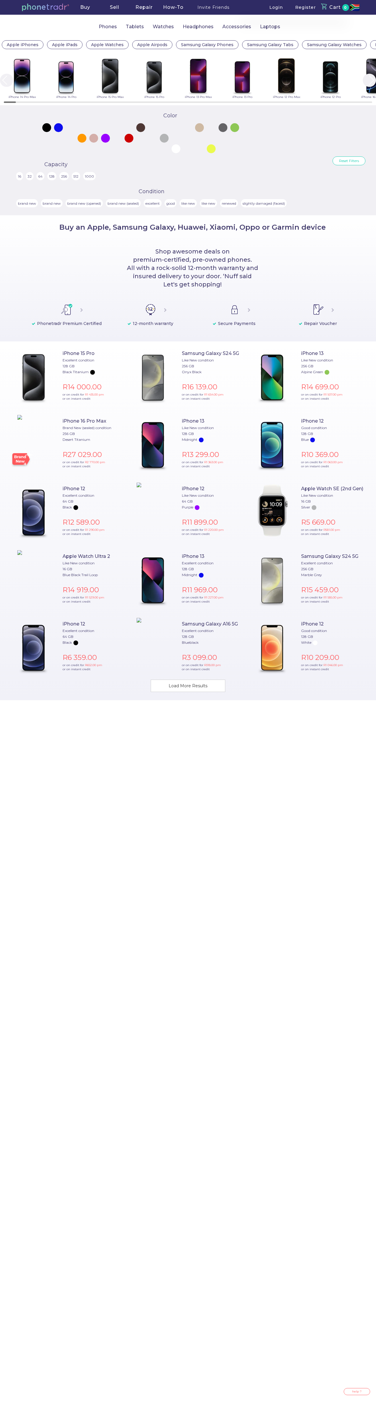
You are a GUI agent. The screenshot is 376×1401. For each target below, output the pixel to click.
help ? (357, 1391)
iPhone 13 (312, 353)
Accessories (236, 26)
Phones (108, 26)
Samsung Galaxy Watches (334, 44)
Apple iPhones (22, 44)
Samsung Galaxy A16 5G (210, 624)
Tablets (135, 26)
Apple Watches (107, 44)
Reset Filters (349, 161)
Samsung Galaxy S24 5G (210, 353)
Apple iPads (65, 44)
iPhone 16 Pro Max (84, 421)
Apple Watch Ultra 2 (86, 556)
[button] (45, 7)
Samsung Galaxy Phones (207, 44)
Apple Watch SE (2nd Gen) (332, 488)
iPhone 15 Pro (79, 353)
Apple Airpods (152, 44)
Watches (163, 26)
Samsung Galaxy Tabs (270, 44)
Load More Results (188, 685)
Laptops (270, 26)
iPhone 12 (312, 421)
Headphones (198, 26)
